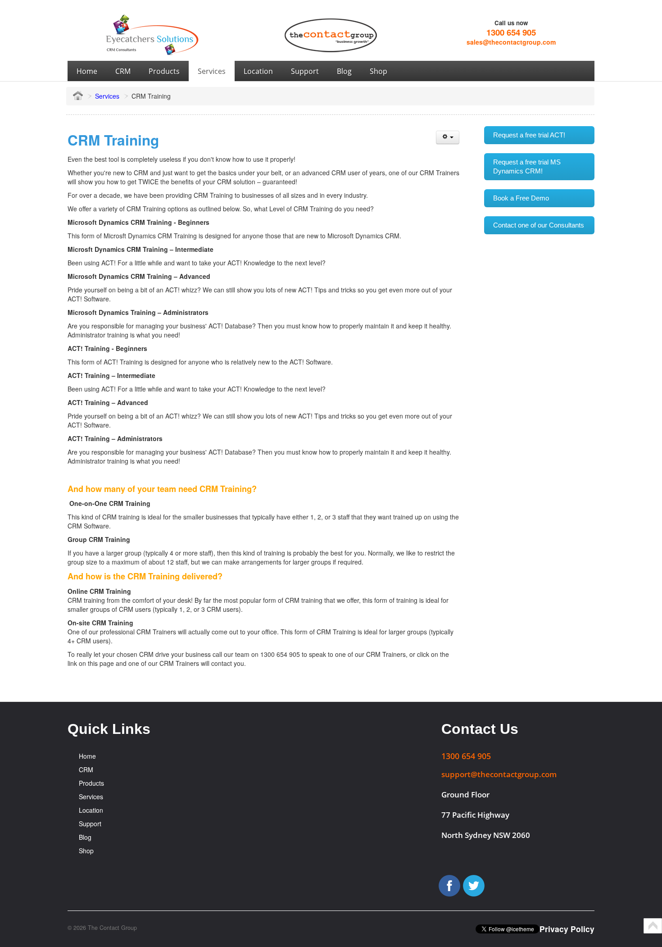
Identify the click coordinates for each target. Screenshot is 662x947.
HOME (78, 95)
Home (87, 755)
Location (91, 810)
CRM (86, 769)
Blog (85, 837)
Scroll (653, 925)
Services (107, 95)
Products (91, 783)
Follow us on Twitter (474, 886)
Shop (86, 850)
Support (90, 823)
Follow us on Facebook (449, 886)
